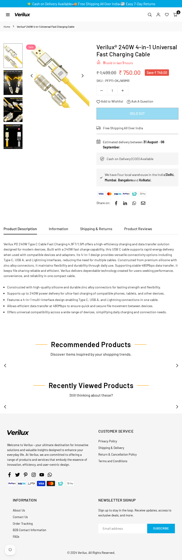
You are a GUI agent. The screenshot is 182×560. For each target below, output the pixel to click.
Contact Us (20, 517)
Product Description (20, 228)
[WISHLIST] (167, 14)
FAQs (16, 536)
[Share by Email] (143, 203)
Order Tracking (23, 523)
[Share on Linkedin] (125, 203)
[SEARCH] (150, 14)
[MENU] (8, 14)
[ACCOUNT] (158, 14)
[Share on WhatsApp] (134, 203)
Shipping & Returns (96, 228)
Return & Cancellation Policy (117, 454)
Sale (30, 47)
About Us (19, 510)
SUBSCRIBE (161, 528)
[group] (57, 75)
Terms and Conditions (112, 461)
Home (7, 26)
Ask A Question (142, 101)
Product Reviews (138, 228)
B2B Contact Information (29, 530)
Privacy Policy (107, 441)
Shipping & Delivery (111, 448)
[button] (175, 14)
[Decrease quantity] (102, 90)
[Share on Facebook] (116, 203)
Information (58, 228)
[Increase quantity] (123, 90)
